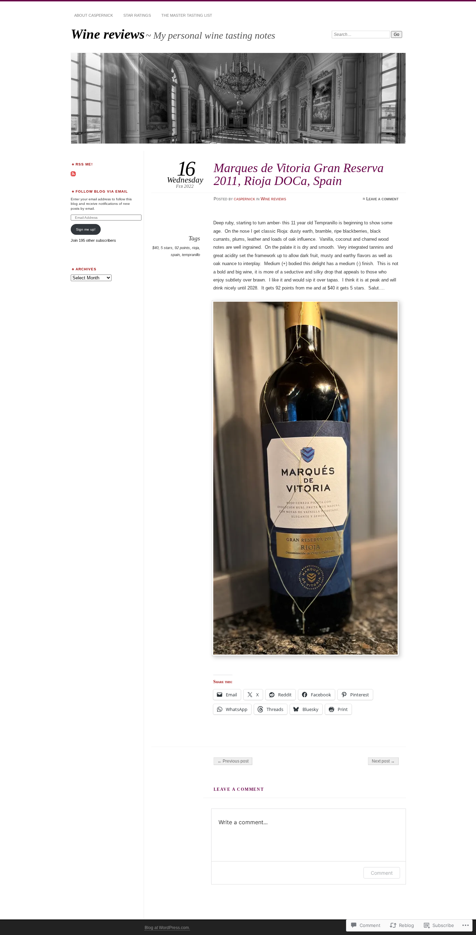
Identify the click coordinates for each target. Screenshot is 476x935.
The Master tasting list (186, 15)
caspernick (244, 198)
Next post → (383, 761)
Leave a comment (382, 198)
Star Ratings (137, 15)
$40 (155, 248)
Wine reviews (108, 33)
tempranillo (191, 255)
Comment (382, 873)
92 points (182, 248)
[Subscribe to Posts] (73, 175)
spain (175, 255)
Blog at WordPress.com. (167, 927)
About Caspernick (93, 15)
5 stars (166, 248)
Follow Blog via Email (102, 191)
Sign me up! (85, 229)
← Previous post (232, 761)
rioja (195, 248)
